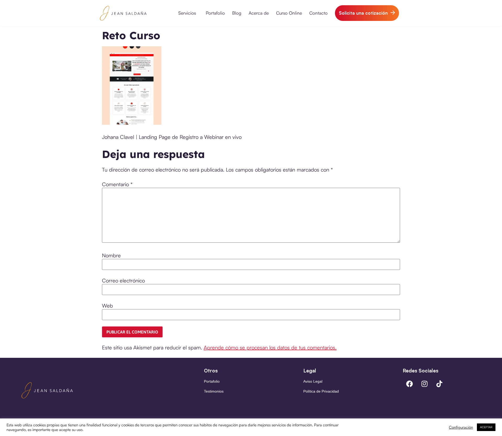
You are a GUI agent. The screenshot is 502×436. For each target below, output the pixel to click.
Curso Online (289, 13)
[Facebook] (409, 383)
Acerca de (259, 13)
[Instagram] (424, 383)
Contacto (318, 13)
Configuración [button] (461, 427)
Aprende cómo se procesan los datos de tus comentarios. (270, 347)
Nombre (111, 255)
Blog (236, 13)
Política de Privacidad (321, 391)
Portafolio (215, 13)
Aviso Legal (312, 381)
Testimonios (214, 391)
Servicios (187, 13)
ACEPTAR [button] (486, 427)
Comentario (117, 184)
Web (107, 305)
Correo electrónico (123, 280)
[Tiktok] (439, 383)
